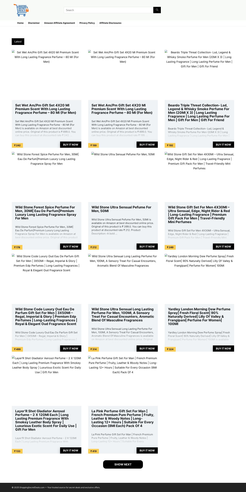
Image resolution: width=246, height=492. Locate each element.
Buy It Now (70, 144)
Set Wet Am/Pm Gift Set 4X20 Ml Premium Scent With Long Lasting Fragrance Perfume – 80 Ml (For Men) (45, 109)
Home (20, 23)
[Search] (157, 10)
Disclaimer (34, 23)
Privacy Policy (87, 23)
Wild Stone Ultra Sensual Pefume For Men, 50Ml (121, 209)
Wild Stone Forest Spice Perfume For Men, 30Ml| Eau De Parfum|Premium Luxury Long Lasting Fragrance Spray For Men (45, 212)
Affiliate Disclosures (110, 23)
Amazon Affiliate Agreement (59, 23)
